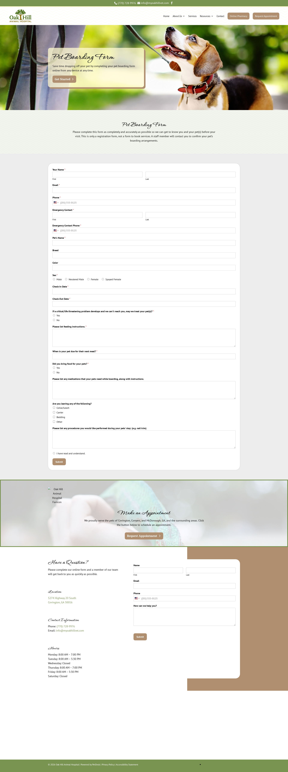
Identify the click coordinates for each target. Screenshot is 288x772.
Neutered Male (76, 279)
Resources (205, 16)
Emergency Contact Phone (66, 225)
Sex (55, 275)
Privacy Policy (108, 764)
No (58, 320)
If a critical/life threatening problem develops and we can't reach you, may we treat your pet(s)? (103, 311)
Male (59, 279)
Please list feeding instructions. (69, 326)
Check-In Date (60, 286)
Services (192, 16)
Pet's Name (58, 237)
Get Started (62, 79)
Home (166, 16)
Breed (55, 250)
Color (55, 262)
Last (147, 179)
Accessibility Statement (127, 764)
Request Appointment (266, 16)
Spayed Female (113, 279)
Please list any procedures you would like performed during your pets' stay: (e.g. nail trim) (99, 428)
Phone (56, 197)
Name (137, 565)
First (54, 179)
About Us (177, 16)
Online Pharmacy (238, 16)
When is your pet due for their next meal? (74, 351)
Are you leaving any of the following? (72, 403)
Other (59, 421)
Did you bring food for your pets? (70, 363)
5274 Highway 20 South (62, 598)
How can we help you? (146, 605)
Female (94, 279)
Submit (59, 461)
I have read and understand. (71, 453)
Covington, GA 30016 (60, 602)
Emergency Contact (63, 209)
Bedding (61, 417)
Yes (58, 315)
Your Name (58, 169)
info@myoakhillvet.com (70, 630)
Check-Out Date (61, 298)
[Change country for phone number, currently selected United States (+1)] (55, 202)
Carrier (60, 412)
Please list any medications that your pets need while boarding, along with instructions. (98, 378)
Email (56, 185)
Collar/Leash (63, 407)
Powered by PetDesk (90, 764)
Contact (220, 16)
